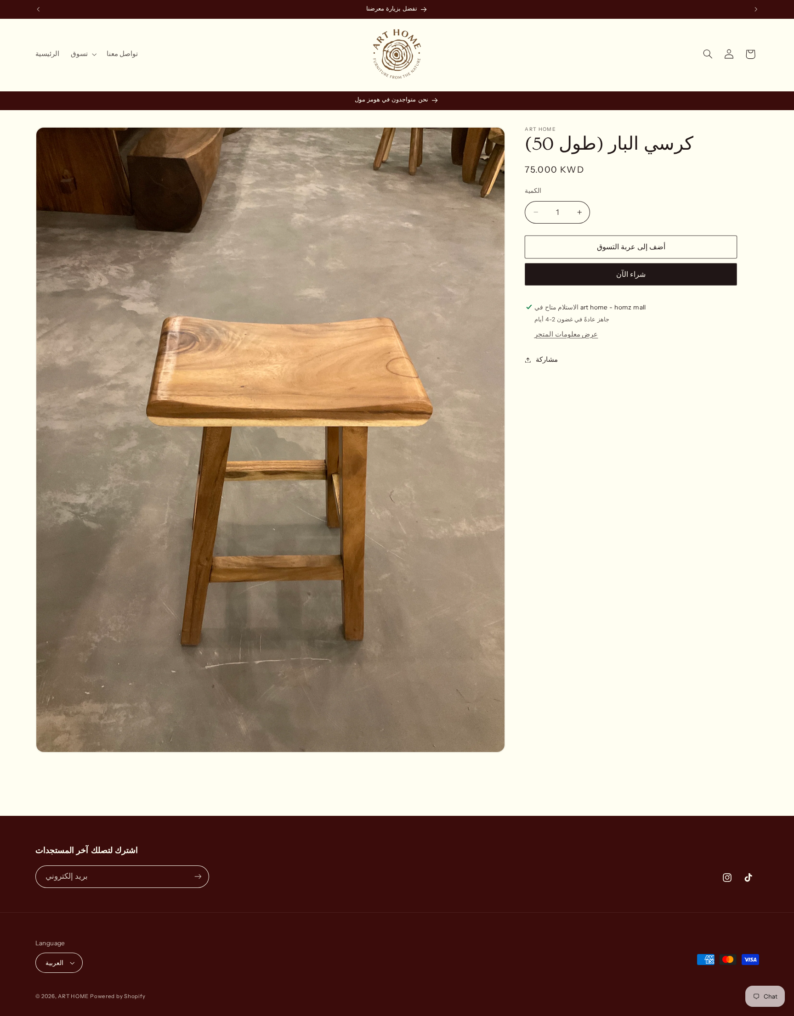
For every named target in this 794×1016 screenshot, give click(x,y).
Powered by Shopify (117, 996)
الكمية (533, 190)
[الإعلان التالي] (756, 9)
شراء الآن (631, 274)
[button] (83, 54)
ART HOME (73, 996)
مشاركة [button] (547, 359)
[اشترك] (197, 876)
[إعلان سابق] (38, 9)
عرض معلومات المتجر (566, 334)
